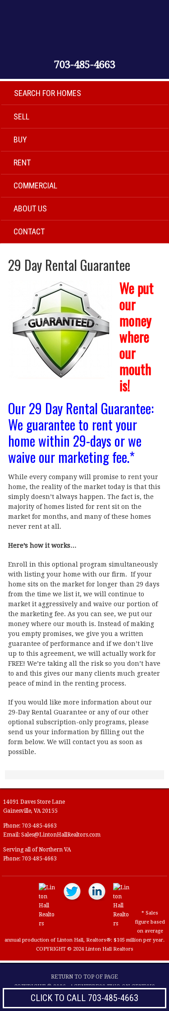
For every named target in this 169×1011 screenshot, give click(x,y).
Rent (22, 162)
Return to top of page (84, 977)
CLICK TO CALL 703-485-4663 (84, 998)
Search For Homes (47, 93)
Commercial (35, 185)
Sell (21, 116)
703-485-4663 (84, 65)
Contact (29, 231)
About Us (30, 208)
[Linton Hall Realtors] (47, 923)
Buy (20, 139)
